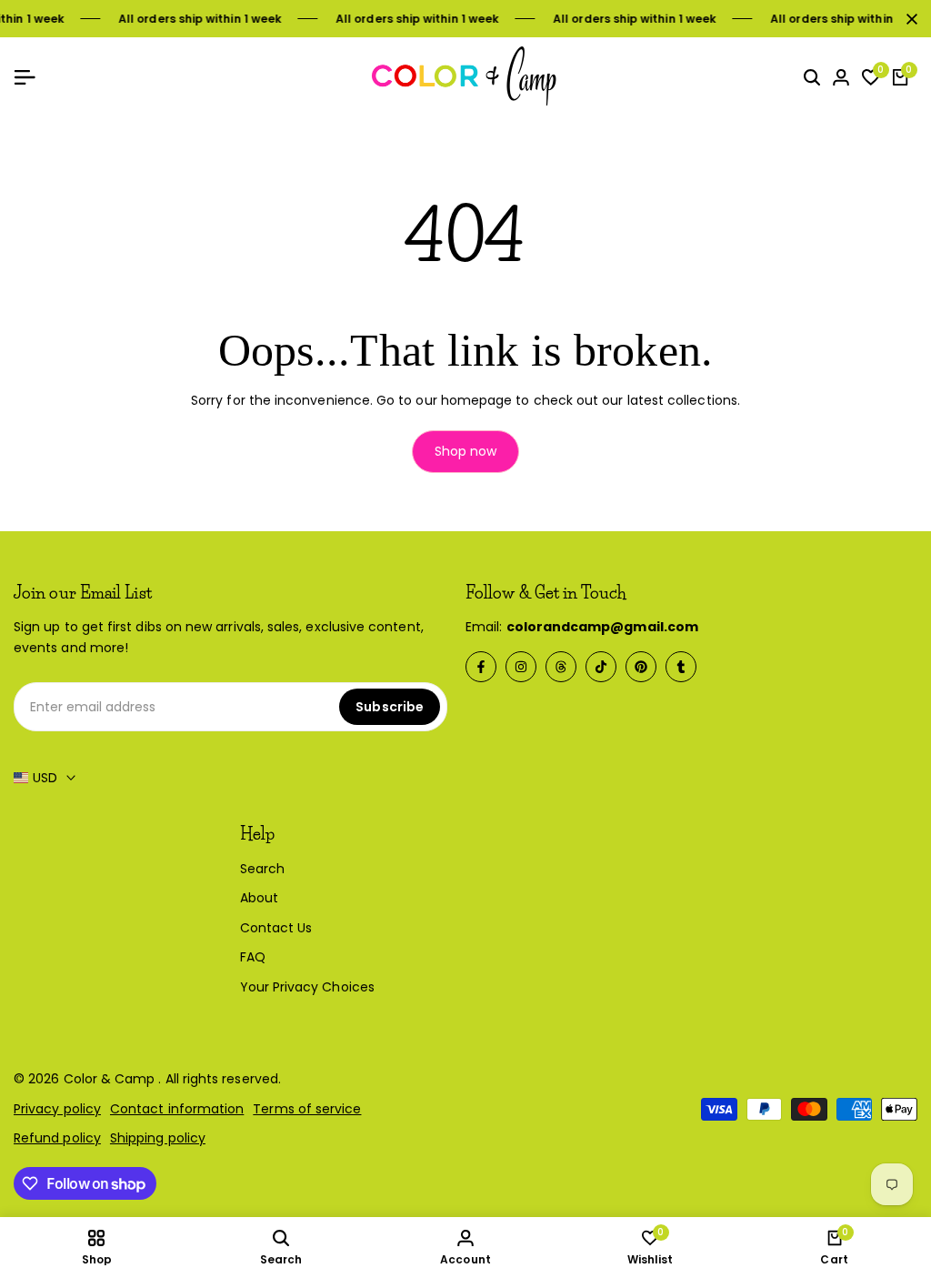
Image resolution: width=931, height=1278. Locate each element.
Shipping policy (157, 1138)
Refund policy (57, 1138)
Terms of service (307, 1109)
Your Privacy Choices (307, 987)
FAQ (252, 957)
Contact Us (276, 928)
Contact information (177, 1109)
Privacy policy (57, 1109)
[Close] (908, 19)
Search (262, 869)
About (259, 898)
